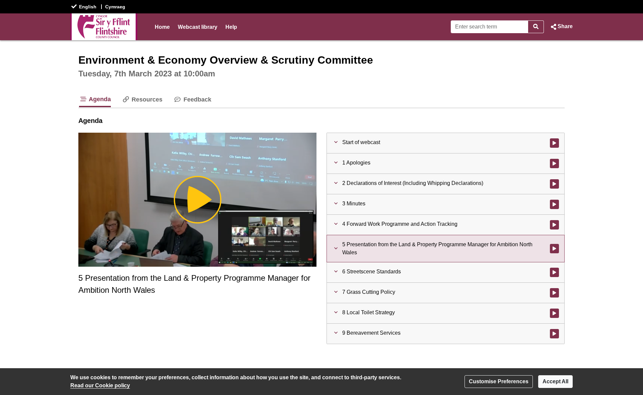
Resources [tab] (146, 99)
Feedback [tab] (196, 99)
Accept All (555, 381)
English (87, 6)
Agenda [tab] (99, 99)
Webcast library (197, 27)
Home (162, 27)
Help (231, 27)
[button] (561, 26)
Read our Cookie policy (100, 385)
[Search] (536, 26)
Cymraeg (115, 6)
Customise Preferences (498, 381)
